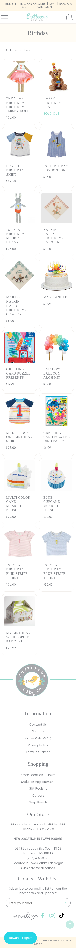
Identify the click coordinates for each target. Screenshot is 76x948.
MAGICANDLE (55, 297)
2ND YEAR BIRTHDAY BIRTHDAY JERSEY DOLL (17, 105)
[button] (69, 17)
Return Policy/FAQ (38, 738)
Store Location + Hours (38, 775)
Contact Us (38, 724)
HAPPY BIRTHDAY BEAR (52, 103)
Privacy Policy (38, 745)
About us (38, 731)
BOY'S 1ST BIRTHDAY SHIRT (15, 170)
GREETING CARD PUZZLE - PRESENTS (19, 373)
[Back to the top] (70, 924)
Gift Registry (38, 788)
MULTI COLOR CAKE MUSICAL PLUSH (18, 504)
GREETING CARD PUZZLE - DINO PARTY (56, 437)
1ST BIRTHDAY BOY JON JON (55, 168)
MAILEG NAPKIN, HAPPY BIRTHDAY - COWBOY (16, 305)
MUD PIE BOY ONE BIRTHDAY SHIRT (19, 437)
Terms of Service (38, 752)
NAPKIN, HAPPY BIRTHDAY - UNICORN (53, 236)
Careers (38, 795)
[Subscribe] (64, 903)
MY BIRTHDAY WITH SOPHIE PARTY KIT (18, 637)
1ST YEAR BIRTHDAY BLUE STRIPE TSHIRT (54, 571)
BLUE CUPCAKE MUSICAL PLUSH (51, 504)
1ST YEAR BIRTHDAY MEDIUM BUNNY (15, 236)
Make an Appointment (38, 782)
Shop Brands (38, 802)
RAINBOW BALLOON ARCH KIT (52, 373)
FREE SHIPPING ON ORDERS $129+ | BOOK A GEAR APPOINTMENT (38, 5)
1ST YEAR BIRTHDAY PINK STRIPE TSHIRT (17, 571)
